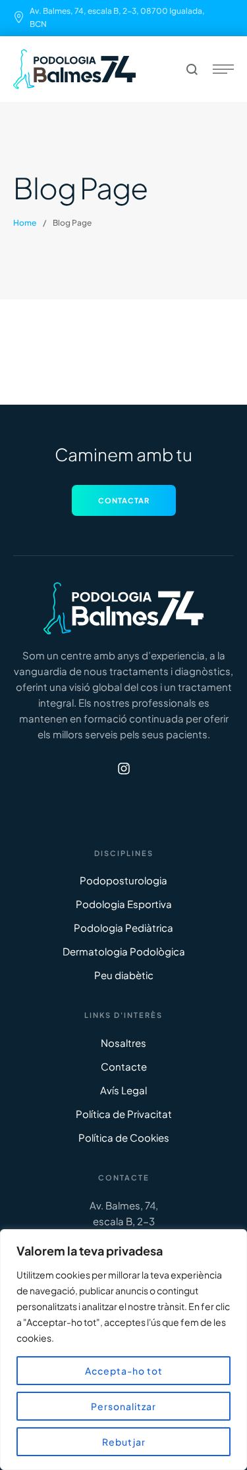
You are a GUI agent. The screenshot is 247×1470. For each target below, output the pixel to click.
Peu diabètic (123, 975)
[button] (124, 501)
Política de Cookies (123, 1137)
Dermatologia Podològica (124, 951)
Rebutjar (124, 1442)
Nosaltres (123, 1042)
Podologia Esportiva (124, 904)
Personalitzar (123, 1406)
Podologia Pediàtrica (123, 927)
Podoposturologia (123, 880)
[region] (123, 1349)
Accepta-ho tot (124, 1371)
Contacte (124, 1066)
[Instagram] (123, 768)
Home (24, 223)
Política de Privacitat (124, 1113)
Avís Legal (123, 1090)
